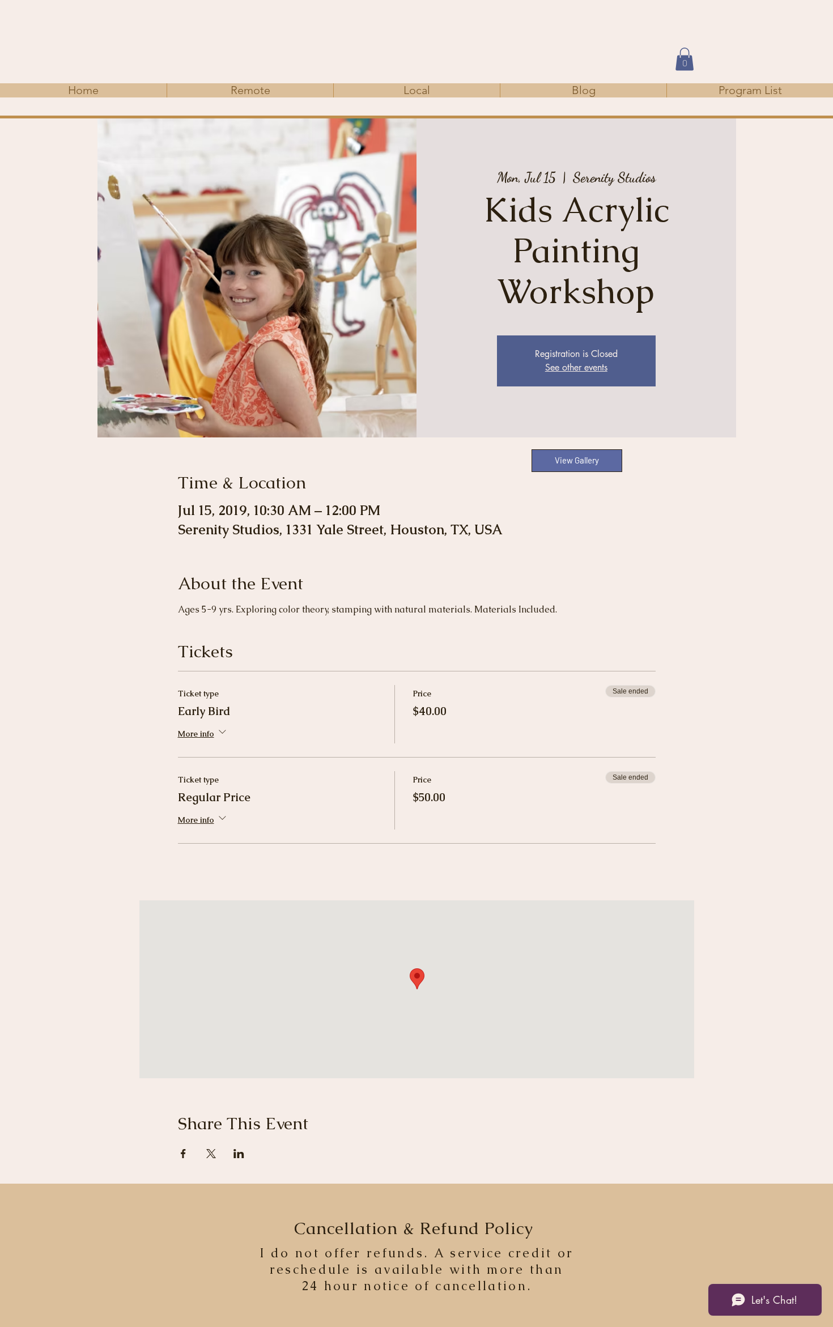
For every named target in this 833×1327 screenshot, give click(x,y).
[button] (684, 59)
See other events (576, 367)
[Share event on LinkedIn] (238, 1153)
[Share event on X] (211, 1153)
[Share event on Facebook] (183, 1153)
